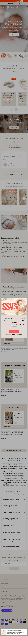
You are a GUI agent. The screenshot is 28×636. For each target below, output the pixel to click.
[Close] (25, 631)
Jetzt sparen (14, 331)
